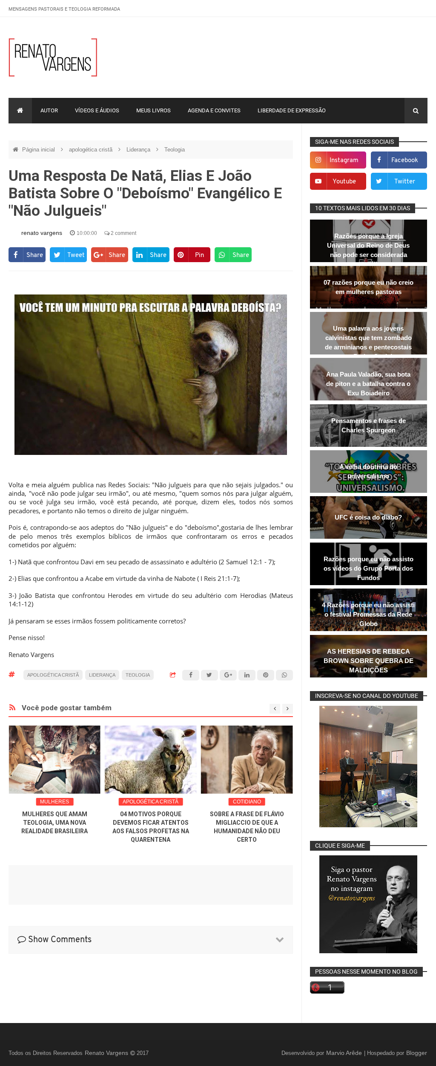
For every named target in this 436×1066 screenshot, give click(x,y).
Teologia (174, 149)
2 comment (122, 233)
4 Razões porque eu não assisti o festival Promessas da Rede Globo (368, 614)
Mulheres (54, 802)
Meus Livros (153, 110)
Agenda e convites (214, 110)
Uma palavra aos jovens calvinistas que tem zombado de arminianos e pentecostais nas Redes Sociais (368, 342)
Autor (49, 110)
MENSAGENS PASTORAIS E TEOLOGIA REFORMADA (64, 9)
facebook (404, 160)
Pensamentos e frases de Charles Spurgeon (368, 425)
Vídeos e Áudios (97, 110)
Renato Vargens (107, 1052)
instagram (344, 160)
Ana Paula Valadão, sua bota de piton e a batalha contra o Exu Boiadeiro (368, 384)
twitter (404, 182)
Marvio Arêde (345, 1052)
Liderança (139, 149)
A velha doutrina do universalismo (368, 471)
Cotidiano (247, 802)
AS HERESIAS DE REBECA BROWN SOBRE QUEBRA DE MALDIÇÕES (368, 661)
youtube (344, 182)
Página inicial (39, 149)
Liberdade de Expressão (292, 110)
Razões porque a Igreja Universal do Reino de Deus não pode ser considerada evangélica (368, 250)
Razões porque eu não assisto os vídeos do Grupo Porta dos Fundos (368, 568)
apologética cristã (91, 149)
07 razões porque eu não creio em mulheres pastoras (368, 287)
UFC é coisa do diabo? (368, 517)
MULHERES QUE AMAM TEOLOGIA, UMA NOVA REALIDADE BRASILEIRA (54, 823)
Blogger (416, 1052)
